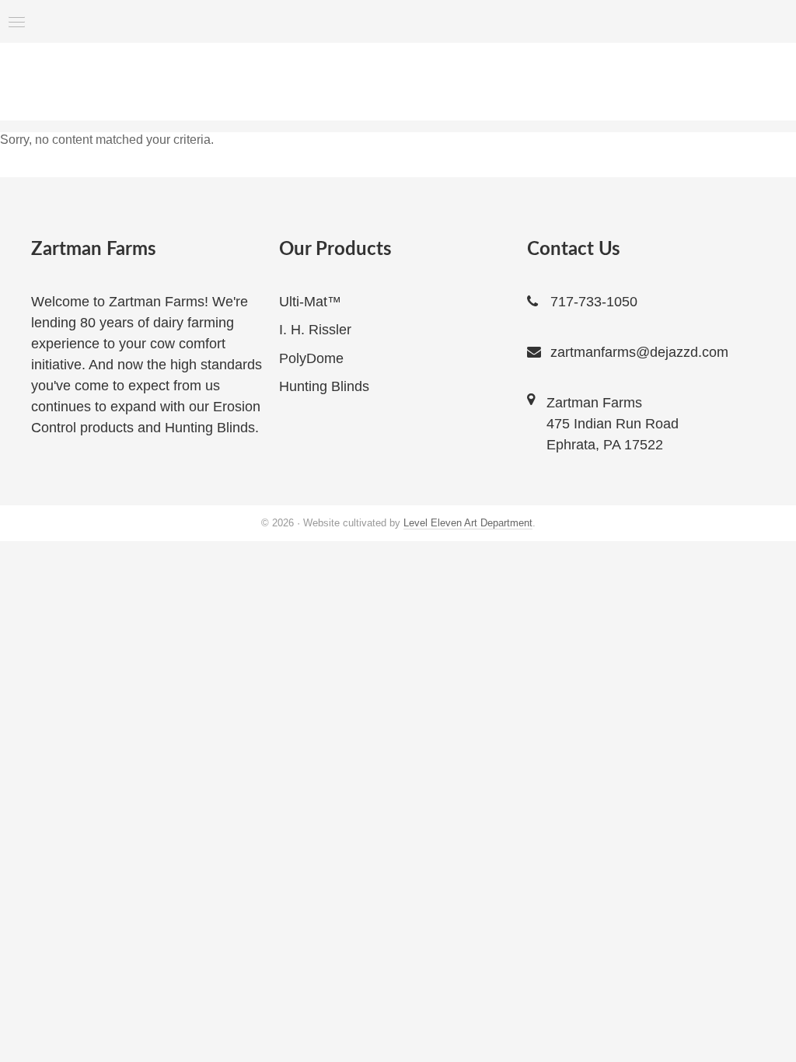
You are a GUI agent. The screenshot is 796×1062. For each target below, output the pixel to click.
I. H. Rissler (315, 329)
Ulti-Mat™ (310, 301)
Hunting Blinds (324, 386)
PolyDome (311, 358)
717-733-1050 (593, 301)
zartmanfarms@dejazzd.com (639, 352)
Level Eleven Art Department (467, 523)
